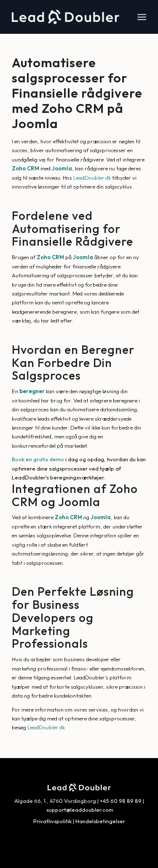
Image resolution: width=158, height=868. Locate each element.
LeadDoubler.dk (92, 177)
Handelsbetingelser (100, 821)
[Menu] (141, 17)
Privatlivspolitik (52, 821)
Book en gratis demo (38, 459)
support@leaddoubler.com (79, 809)
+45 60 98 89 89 (121, 800)
